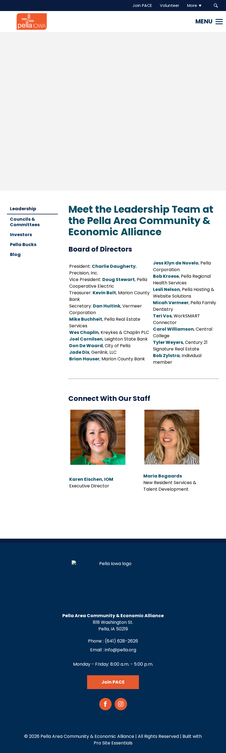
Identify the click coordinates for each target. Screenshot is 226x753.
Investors (21, 234)
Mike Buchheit (85, 319)
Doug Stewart (118, 279)
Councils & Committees (25, 222)
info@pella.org (120, 650)
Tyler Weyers (168, 342)
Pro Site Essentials (113, 743)
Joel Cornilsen (86, 339)
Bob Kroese (166, 276)
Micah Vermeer (171, 302)
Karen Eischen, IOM (91, 479)
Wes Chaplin (84, 332)
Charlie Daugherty (114, 266)
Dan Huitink (106, 306)
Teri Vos (162, 316)
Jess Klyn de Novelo (175, 263)
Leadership (23, 209)
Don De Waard (86, 345)
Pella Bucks (23, 244)
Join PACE (113, 682)
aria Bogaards (164, 476)
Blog (15, 254)
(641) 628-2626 (121, 641)
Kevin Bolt (104, 293)
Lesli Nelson (166, 289)
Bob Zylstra (166, 355)
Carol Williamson (173, 329)
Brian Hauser (84, 359)
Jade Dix (79, 352)
